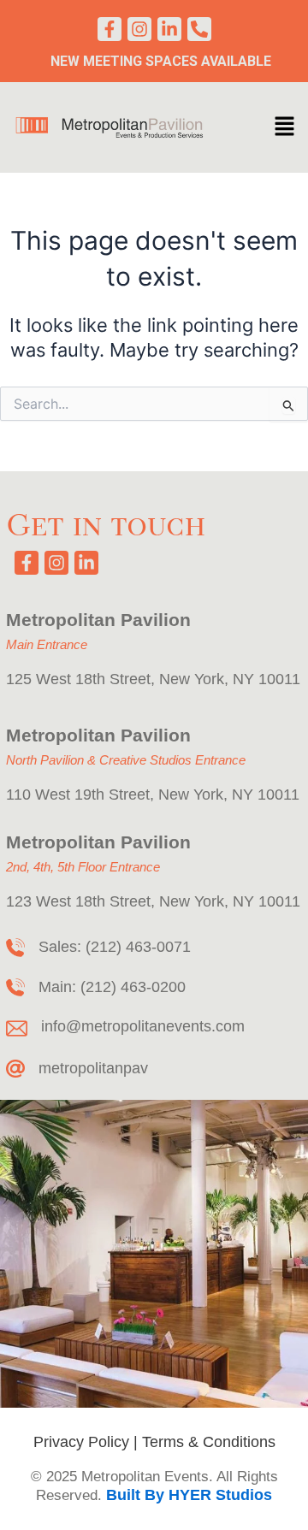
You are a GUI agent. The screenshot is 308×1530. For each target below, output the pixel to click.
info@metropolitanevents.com (143, 1026)
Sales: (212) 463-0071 (114, 946)
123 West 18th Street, (82, 901)
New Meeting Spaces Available (160, 61)
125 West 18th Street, (82, 679)
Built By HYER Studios (189, 1494)
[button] (284, 127)
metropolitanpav (93, 1068)
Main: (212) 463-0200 (112, 986)
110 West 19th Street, (80, 794)
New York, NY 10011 (229, 679)
